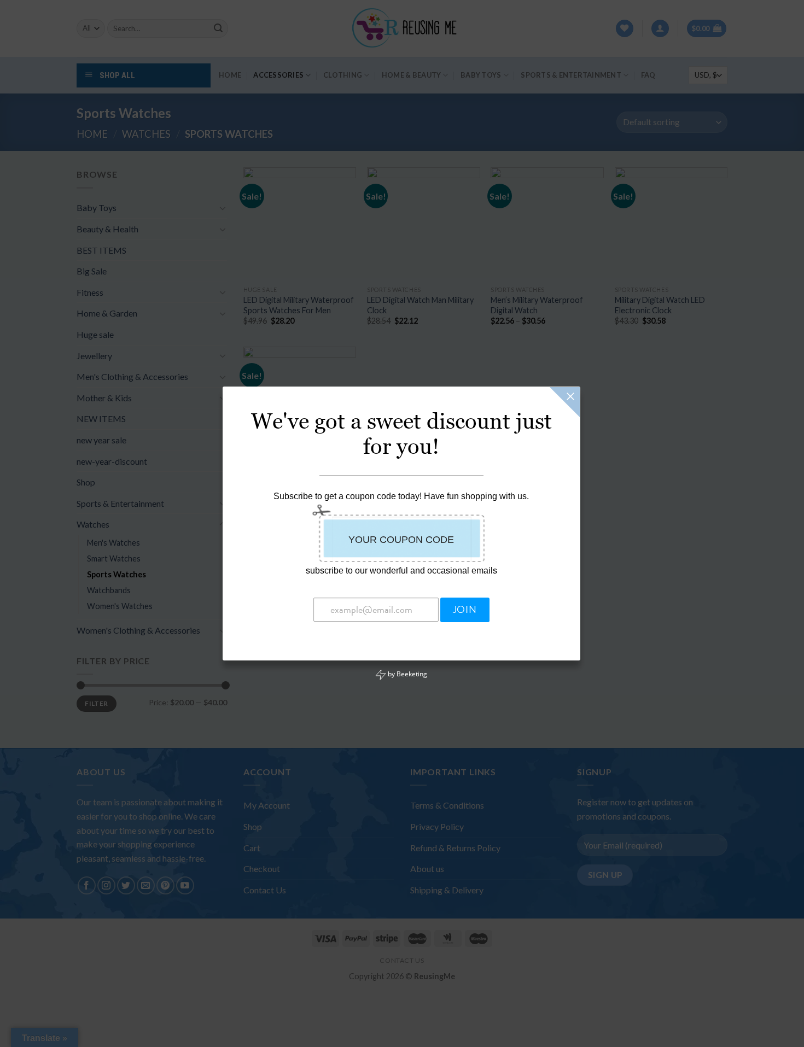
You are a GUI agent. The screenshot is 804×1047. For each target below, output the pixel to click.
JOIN (464, 610)
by (406, 673)
